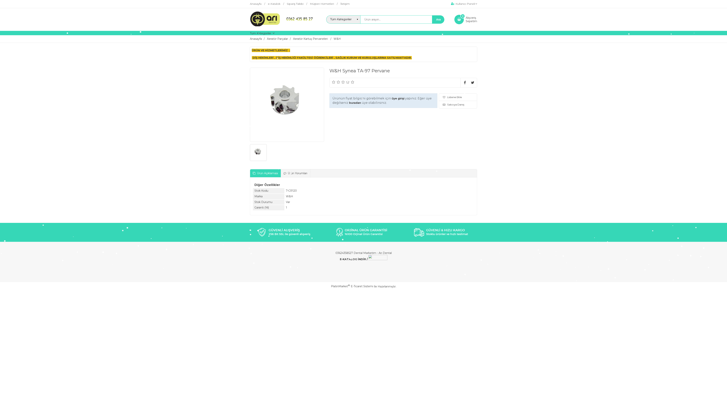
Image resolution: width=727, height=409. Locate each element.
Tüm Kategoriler (260, 33)
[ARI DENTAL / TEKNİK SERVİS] (283, 25)
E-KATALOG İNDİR (353, 259)
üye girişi (398, 98)
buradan (355, 103)
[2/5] (336, 82)
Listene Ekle (454, 97)
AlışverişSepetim (471, 19)
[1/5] (333, 82)
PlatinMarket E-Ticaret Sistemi (352, 286)
